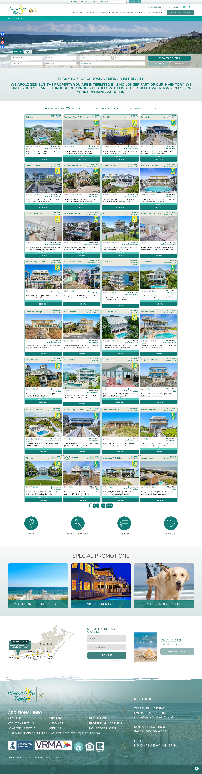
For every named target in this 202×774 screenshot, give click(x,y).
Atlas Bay (30, 458)
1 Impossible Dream (34, 165)
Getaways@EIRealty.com (153, 717)
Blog (143, 13)
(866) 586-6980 (155, 7)
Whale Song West (149, 409)
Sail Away (30, 117)
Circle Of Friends (33, 360)
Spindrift (106, 117)
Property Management (180, 12)
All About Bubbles (34, 409)
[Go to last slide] (27, 132)
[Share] (2, 47)
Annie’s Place (147, 458)
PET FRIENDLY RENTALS (164, 604)
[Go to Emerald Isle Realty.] (8, 18)
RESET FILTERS (180, 64)
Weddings (116, 13)
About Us (15, 718)
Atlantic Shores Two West (73, 458)
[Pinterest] (2, 42)
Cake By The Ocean (72, 261)
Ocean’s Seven (147, 311)
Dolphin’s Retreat (149, 360)
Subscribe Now (135, 2)
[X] (2, 38)
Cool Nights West (72, 213)
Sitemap (95, 733)
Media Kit (55, 728)
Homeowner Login (102, 728)
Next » (109, 505)
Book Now (43, 159)
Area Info (105, 13)
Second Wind (70, 311)
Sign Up (106, 655)
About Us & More (154, 13)
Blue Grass (107, 261)
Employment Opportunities (27, 733)
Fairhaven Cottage (34, 311)
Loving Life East (110, 165)
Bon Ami (106, 213)
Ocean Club (34, 213)
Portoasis (145, 117)
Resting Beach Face (72, 165)
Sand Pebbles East (111, 409)
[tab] (40, 143)
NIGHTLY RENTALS (101, 604)
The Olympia (146, 261)
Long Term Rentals (130, 13)
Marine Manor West (150, 165)
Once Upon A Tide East (113, 458)
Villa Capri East (109, 360)
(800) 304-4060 (155, 731)
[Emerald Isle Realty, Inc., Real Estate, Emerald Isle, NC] (20, 745)
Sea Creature (70, 360)
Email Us (168, 7)
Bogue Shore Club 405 (151, 213)
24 (103, 505)
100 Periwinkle (109, 311)
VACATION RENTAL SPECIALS (37, 604)
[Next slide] (57, 132)
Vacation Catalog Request (68, 733)
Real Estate (93, 13)
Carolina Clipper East (73, 409)
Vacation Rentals (78, 13)
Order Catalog (177, 651)
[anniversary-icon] (32, 10)
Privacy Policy (16, 757)
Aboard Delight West (35, 261)
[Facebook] (2, 34)
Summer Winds (73, 117)
